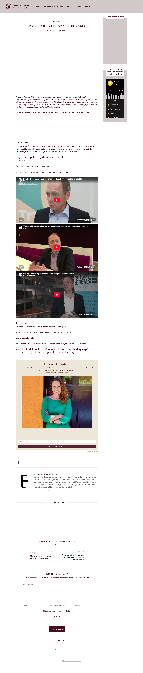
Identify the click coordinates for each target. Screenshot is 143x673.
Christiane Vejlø (49, 6)
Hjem (38, 6)
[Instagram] (108, 652)
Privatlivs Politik (37, 652)
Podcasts (70, 6)
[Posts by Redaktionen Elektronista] (19, 463)
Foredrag (60, 6)
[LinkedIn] (62, 463)
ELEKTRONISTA (56, 113)
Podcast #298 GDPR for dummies (38, 166)
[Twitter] (54, 463)
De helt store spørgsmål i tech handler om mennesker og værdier (43, 172)
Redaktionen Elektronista (29, 463)
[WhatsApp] (59, 463)
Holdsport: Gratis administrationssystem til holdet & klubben (61, 344)
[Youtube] (113, 652)
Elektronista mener (115, 16)
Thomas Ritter (22, 146)
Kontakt (87, 6)
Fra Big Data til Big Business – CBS (30, 161)
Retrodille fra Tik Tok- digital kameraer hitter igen (57, 541)
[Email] (57, 463)
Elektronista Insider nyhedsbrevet (48, 349)
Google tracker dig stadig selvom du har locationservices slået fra (44, 332)
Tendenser (56, 21)
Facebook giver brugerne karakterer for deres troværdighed (41, 327)
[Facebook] (52, 463)
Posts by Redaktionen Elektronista (45, 491)
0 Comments (93, 463)
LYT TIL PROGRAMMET (25, 113)
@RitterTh (33, 146)
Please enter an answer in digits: (57, 611)
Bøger (79, 6)
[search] (93, 6)
